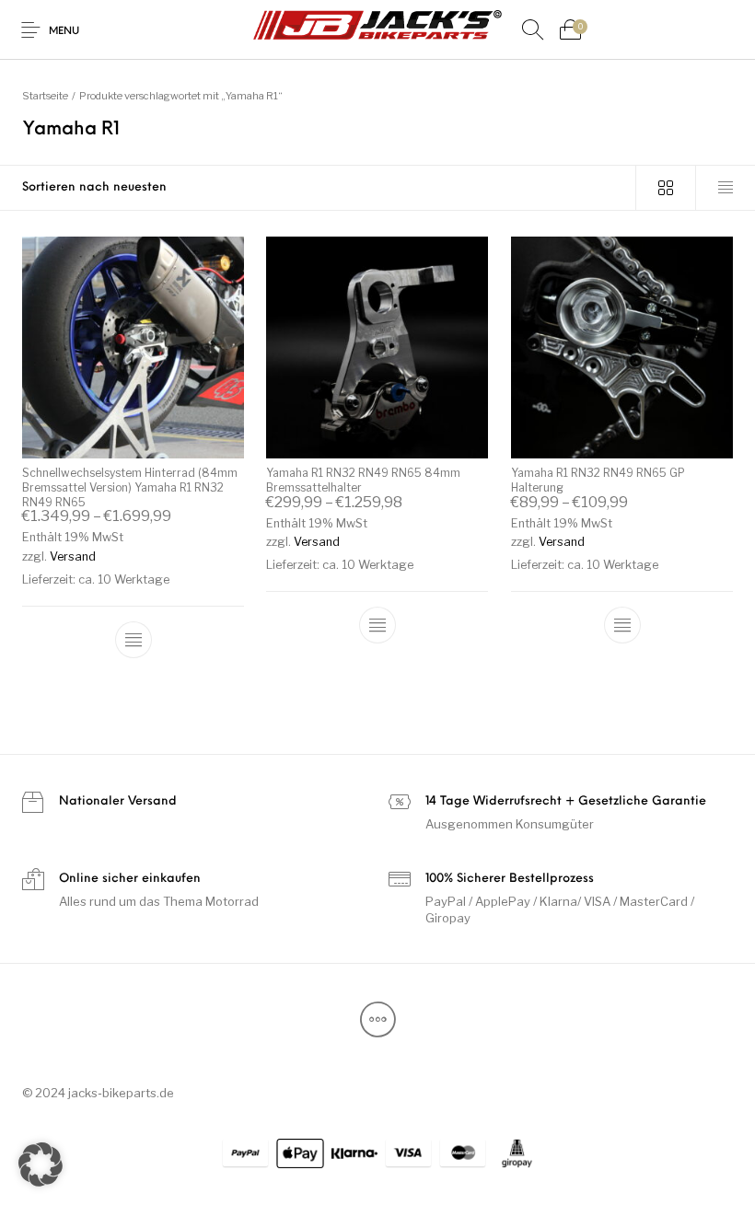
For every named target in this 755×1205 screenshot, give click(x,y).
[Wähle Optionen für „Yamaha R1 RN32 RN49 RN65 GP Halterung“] (621, 625)
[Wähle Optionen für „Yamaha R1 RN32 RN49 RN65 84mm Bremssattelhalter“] (377, 625)
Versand (73, 556)
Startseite (45, 95)
